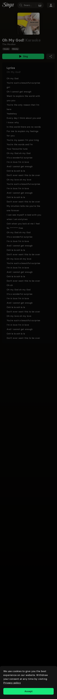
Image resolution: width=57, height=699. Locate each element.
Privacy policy (12, 682)
